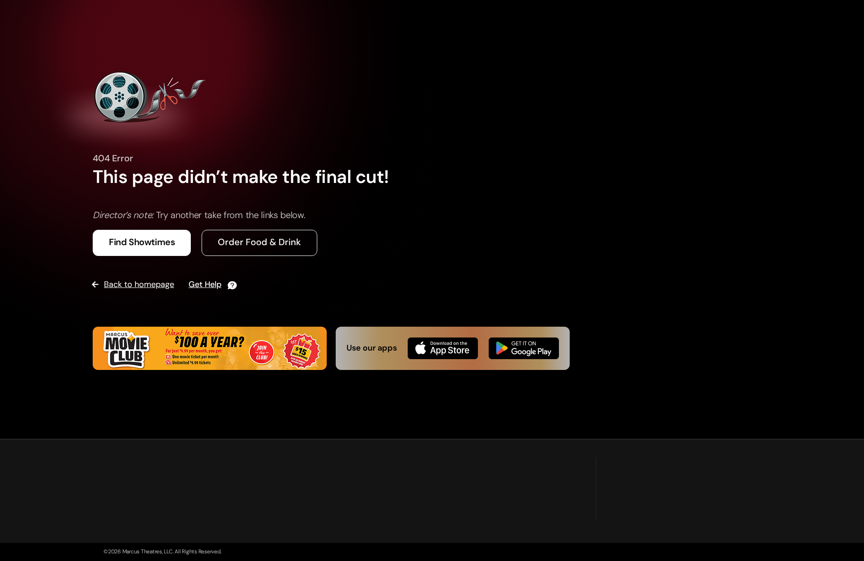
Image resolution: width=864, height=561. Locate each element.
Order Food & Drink (259, 242)
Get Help (205, 284)
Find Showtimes (142, 242)
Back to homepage (139, 284)
